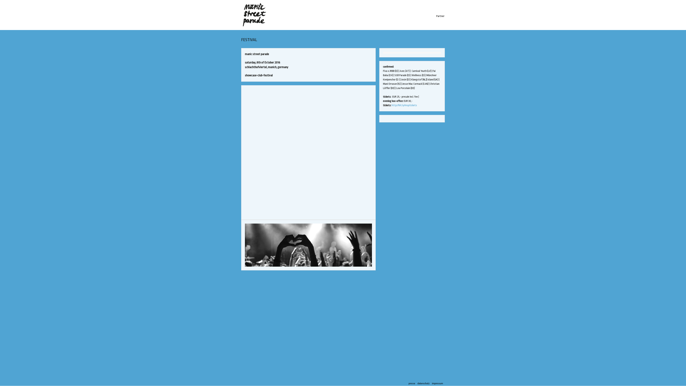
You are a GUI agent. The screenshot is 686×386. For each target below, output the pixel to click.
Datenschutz (423, 383)
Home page (256, 5)
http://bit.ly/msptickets (404, 105)
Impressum (437, 383)
